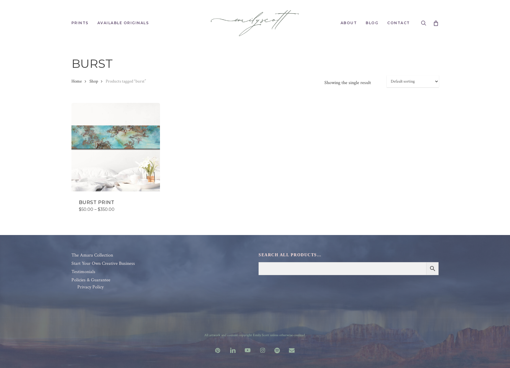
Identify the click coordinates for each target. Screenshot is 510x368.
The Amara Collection (92, 255)
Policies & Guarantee (90, 280)
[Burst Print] (115, 147)
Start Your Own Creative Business (103, 264)
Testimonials (83, 272)
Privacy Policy (90, 287)
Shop (93, 81)
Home (76, 81)
